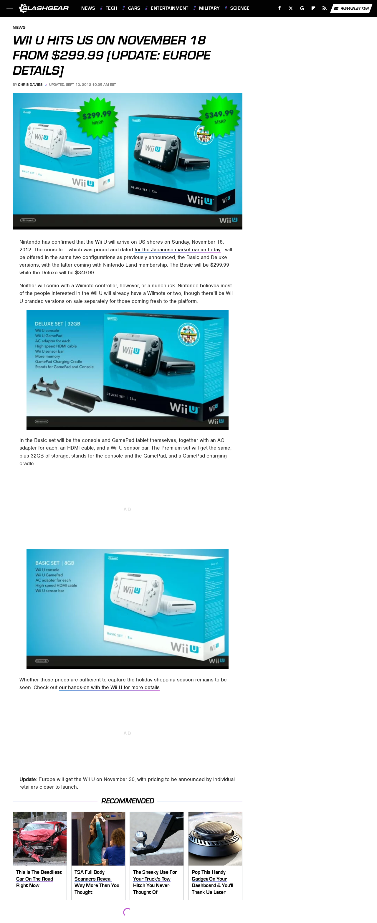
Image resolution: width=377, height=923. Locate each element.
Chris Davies (30, 84)
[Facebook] (279, 8)
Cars (134, 8)
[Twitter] (291, 8)
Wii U (101, 242)
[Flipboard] (313, 8)
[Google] (302, 8)
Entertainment (169, 8)
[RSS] (324, 8)
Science (239, 8)
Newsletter (355, 8)
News (88, 8)
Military (209, 8)
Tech (112, 8)
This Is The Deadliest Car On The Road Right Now (39, 878)
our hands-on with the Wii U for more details (109, 687)
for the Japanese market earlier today (178, 249)
